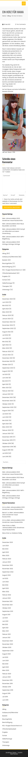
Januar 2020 (6, 433)
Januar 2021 (6, 394)
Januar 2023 (6, 319)
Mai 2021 (5, 381)
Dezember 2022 (7, 322)
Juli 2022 (5, 335)
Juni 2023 (5, 302)
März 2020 (5, 427)
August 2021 (6, 371)
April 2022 (5, 345)
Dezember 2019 (7, 437)
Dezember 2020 (7, 397)
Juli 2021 (5, 374)
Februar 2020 (6, 430)
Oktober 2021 (6, 365)
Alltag (4, 253)
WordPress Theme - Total (13, 752)
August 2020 (6, 411)
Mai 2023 (5, 305)
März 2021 (5, 388)
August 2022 (6, 332)
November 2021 (7, 361)
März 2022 (5, 348)
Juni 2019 (5, 457)
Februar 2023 (6, 315)
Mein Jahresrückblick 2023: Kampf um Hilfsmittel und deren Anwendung (13, 231)
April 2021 (5, 384)
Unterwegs (5, 290)
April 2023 (5, 309)
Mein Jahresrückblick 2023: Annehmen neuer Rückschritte (13, 515)
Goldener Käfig (17, 533)
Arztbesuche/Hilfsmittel (10, 257)
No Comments (21, 24)
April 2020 (5, 424)
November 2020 (7, 401)
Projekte (5, 276)
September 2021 (7, 368)
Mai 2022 (5, 342)
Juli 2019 (5, 453)
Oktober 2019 (6, 443)
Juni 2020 (5, 417)
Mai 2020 (5, 420)
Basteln (4, 260)
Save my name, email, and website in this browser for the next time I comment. (12, 201)
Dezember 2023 (7, 299)
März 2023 (5, 312)
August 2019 (6, 450)
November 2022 (7, 325)
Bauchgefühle (7, 263)
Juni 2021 (5, 378)
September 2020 (7, 407)
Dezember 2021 (7, 358)
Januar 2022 (6, 355)
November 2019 (7, 440)
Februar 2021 (6, 391)
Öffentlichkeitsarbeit (9, 273)
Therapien (5, 286)
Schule (4, 280)
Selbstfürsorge (7, 283)
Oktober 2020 (6, 404)
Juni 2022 (5, 338)
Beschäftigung (7, 267)
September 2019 (7, 447)
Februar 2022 (6, 351)
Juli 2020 (5, 414)
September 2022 (7, 328)
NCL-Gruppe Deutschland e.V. (12, 270)
